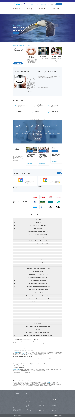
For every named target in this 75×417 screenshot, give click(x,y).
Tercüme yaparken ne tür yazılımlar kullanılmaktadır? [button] (38, 304)
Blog (53, 0)
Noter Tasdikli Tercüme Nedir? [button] (38, 253)
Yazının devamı (29, 163)
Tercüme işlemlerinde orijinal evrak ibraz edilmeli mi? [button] (38, 277)
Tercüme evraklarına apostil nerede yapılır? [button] (38, 240)
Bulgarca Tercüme (41, 406)
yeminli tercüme (31, 364)
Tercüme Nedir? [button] (38, 219)
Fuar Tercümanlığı (43, 56)
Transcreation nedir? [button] (38, 320)
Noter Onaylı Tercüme (42, 407)
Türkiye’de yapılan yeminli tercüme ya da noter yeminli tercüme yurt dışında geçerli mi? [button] (38, 308)
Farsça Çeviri (53, 406)
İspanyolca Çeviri (54, 409)
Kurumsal (37, 4)
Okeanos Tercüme (25, 342)
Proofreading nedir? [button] (38, 317)
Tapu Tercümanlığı (56, 56)
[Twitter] (15, 393)
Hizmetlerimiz (43, 4)
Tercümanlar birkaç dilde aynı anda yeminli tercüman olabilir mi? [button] (38, 311)
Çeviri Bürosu (60, 415)
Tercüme (55, 415)
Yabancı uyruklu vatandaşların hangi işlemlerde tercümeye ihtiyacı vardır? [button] (38, 335)
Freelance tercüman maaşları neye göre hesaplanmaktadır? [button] (38, 295)
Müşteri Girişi (57, 0)
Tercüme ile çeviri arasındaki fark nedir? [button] (38, 225)
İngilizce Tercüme (41, 401)
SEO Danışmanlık (28, 410)
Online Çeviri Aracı (28, 404)
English (61, 0)
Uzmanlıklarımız (50, 4)
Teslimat (27, 405)
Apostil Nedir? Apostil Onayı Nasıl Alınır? (56, 155)
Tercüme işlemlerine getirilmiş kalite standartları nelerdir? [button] (38, 286)
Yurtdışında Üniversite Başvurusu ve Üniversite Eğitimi (31, 155)
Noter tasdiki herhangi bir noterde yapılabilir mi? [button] (38, 231)
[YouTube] (22, 393)
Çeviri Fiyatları (41, 409)
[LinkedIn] (17, 393)
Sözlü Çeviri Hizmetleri (18, 63)
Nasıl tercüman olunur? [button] (38, 292)
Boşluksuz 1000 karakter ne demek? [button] (38, 265)
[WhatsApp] (20, 393)
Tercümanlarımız (28, 407)
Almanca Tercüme (41, 405)
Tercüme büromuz (49, 382)
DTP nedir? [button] (38, 329)
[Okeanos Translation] (19, 4)
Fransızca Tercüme (41, 404)
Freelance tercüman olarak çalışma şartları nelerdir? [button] (38, 298)
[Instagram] (19, 393)
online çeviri (24, 346)
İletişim (50, 0)
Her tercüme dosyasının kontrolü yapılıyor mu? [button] (38, 301)
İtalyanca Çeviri (54, 405)
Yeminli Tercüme (41, 410)
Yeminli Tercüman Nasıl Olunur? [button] (38, 256)
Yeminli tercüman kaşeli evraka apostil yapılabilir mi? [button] (38, 234)
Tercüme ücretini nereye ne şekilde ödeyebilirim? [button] (38, 274)
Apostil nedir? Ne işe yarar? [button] (38, 237)
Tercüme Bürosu (37, 138)
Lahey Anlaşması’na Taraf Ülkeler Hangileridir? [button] (38, 243)
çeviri (58, 342)
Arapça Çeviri (53, 407)
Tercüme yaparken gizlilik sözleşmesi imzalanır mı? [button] (38, 289)
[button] (3, 27)
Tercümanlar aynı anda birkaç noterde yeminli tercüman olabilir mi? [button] (38, 314)
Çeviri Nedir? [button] (38, 222)
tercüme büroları (52, 341)
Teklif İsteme (28, 406)
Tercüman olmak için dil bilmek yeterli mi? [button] (38, 262)
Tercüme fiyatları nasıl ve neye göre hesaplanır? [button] (38, 259)
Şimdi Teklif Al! (59, 4)
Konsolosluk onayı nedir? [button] (38, 246)
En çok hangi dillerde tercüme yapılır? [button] (38, 280)
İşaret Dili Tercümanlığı (31, 57)
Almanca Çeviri (54, 404)
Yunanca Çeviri (54, 410)
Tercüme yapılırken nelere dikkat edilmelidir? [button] (38, 283)
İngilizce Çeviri (54, 401)
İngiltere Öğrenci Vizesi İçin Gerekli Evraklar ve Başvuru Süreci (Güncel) (43, 156)
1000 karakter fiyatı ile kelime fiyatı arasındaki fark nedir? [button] (38, 268)
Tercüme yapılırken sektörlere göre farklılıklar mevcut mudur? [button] (38, 326)
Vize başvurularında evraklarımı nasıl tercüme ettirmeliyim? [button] (38, 332)
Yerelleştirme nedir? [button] (38, 323)
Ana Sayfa (32, 4)
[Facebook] (13, 393)
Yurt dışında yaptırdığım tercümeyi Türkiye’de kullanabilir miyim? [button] (38, 250)
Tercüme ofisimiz (16, 352)
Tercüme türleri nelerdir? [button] (38, 271)
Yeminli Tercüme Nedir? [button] (38, 228)
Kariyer (46, 0)
